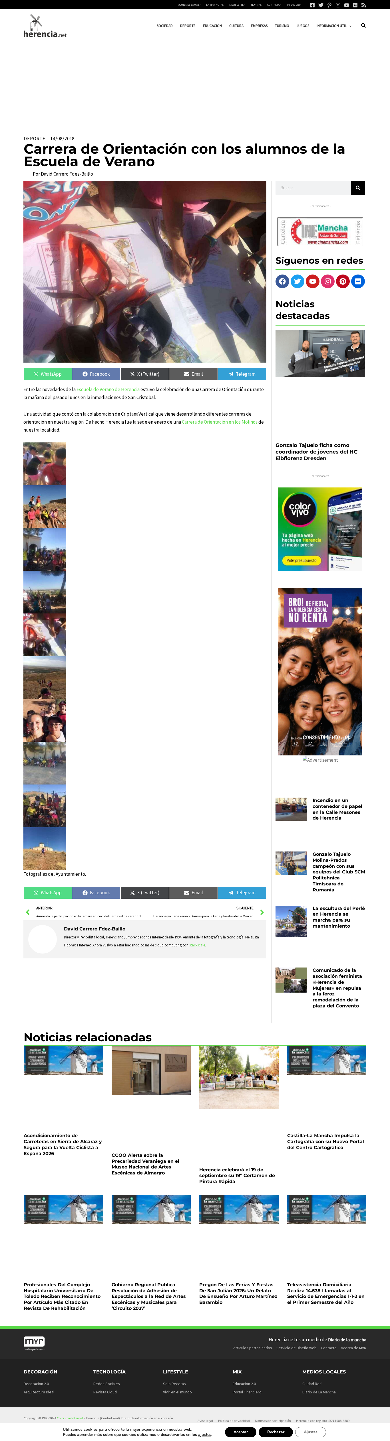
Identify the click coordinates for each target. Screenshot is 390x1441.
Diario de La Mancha (319, 1392)
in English (294, 5)
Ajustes (310, 1432)
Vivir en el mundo (177, 1392)
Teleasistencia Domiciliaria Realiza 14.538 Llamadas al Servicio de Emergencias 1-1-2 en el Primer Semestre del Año (326, 1293)
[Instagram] (338, 5)
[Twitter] (320, 5)
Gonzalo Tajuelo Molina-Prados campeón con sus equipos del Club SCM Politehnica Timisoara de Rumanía (339, 872)
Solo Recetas (174, 1383)
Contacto (329, 1347)
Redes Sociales (106, 1383)
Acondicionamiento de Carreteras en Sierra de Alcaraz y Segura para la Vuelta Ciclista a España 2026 (63, 1144)
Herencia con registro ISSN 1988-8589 (322, 1420)
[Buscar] (358, 188)
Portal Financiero (247, 1392)
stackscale (197, 945)
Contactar (274, 5)
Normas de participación (273, 1420)
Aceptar (241, 1432)
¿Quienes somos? (189, 5)
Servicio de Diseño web (296, 1347)
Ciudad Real (312, 1383)
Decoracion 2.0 (36, 1383)
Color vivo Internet (70, 1418)
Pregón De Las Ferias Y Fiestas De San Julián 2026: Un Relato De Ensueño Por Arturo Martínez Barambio (238, 1293)
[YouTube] (346, 5)
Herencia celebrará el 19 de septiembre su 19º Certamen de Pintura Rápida (237, 1175)
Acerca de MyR (353, 1347)
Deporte (34, 138)
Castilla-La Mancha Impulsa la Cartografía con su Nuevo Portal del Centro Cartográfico (325, 1141)
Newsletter (237, 5)
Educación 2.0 (244, 1383)
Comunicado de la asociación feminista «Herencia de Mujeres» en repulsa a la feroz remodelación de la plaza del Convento (337, 988)
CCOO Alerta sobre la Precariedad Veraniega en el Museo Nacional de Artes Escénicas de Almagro (145, 1164)
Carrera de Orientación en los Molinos (220, 422)
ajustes (204, 1434)
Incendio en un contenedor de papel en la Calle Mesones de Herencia (337, 809)
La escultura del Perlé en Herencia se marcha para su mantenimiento (339, 917)
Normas (256, 5)
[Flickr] (355, 5)
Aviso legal (205, 1420)
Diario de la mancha (347, 1339)
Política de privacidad (234, 1420)
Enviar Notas (215, 5)
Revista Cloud (105, 1392)
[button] (349, 26)
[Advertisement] (195, 85)
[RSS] (363, 5)
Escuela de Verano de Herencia (108, 389)
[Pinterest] (329, 5)
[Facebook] (312, 5)
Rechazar (275, 1432)
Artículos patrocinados (252, 1347)
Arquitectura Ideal (39, 1392)
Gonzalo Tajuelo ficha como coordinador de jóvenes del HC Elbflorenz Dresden (316, 452)
